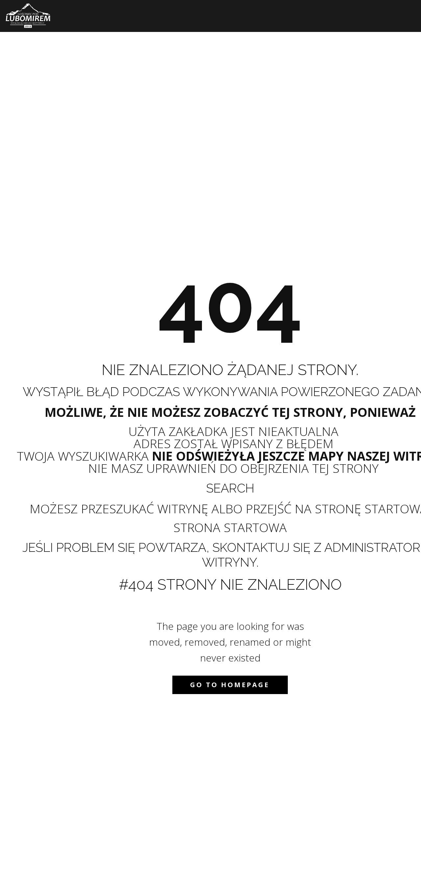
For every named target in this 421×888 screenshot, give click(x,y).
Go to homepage (229, 684)
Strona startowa (230, 527)
